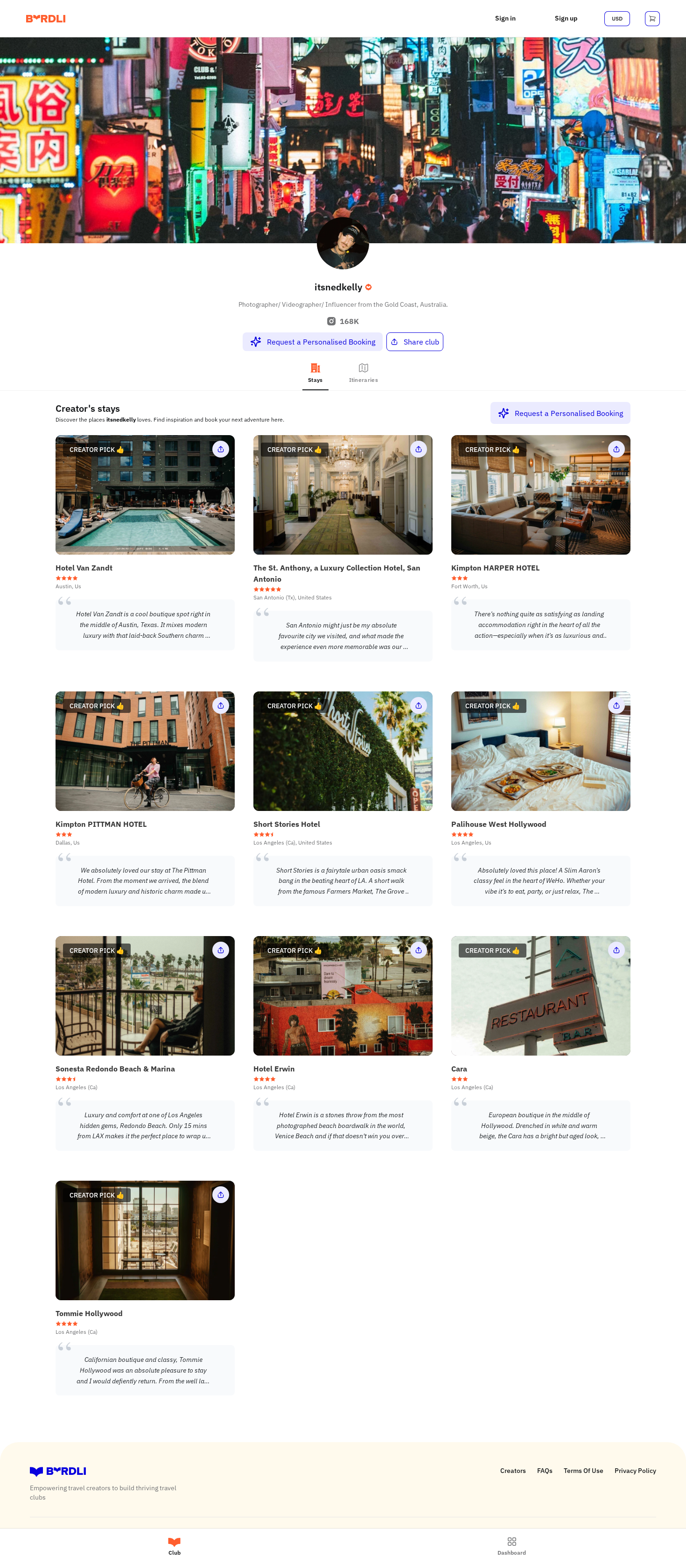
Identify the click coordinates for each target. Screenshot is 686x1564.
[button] (505, 18)
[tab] (315, 374)
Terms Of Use (583, 1470)
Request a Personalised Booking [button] (321, 341)
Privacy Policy (635, 1470)
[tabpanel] (343, 904)
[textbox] (143, 625)
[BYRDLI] (45, 18)
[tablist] (343, 375)
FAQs (545, 1470)
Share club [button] (421, 341)
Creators (513, 1470)
